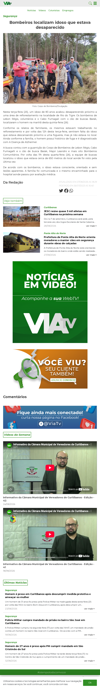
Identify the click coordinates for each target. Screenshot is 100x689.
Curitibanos (50, 207)
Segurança (10, 16)
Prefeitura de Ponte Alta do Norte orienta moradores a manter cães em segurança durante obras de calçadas (69, 240)
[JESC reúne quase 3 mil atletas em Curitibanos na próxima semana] (21, 216)
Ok (90, 682)
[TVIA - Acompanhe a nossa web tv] (50, 302)
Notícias (31, 10)
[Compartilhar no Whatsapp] (71, 191)
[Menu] (95, 3)
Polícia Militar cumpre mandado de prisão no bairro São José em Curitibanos (45, 622)
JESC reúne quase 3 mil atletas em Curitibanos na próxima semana (65, 213)
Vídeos (42, 10)
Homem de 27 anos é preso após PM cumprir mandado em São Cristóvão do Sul (44, 648)
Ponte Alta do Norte (55, 233)
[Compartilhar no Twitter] (61, 191)
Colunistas (54, 10)
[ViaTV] (7, 3)
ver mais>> (91, 226)
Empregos (67, 10)
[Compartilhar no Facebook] (66, 191)
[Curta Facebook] (50, 417)
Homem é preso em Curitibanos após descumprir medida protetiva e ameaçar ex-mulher (48, 596)
